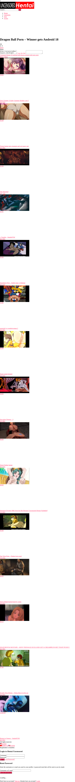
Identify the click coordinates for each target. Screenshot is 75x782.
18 (11, 55)
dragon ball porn (30, 55)
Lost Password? (10, 759)
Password (3, 757)
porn (37, 55)
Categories (7, 15)
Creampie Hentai (5, 55)
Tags (5, 17)
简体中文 (5, 745)
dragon (22, 55)
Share (2, 47)
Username (3, 755)
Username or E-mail (6, 770)
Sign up (17, 781)
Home (6, 13)
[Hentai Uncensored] (17, 8)
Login (2, 759)
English (4, 744)
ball (18, 55)
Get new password (6, 772)
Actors (6, 18)
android (14, 55)
